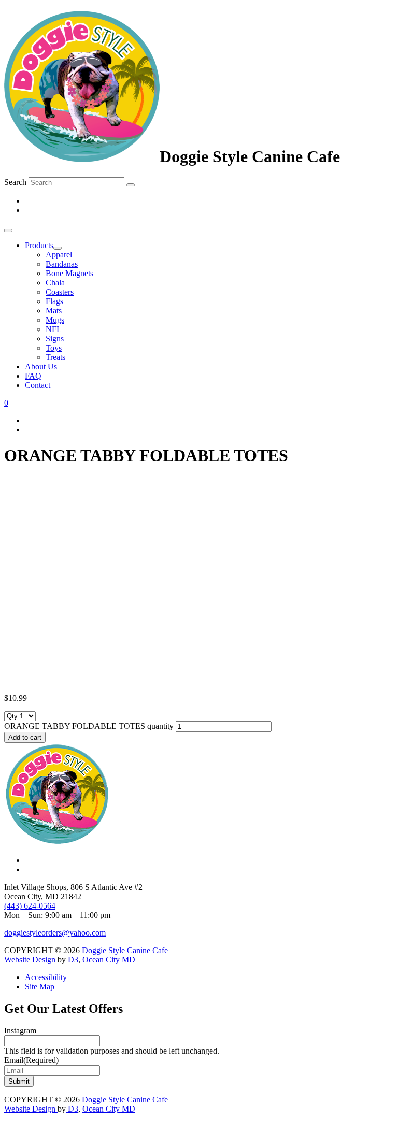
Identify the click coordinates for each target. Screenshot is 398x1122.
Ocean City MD (108, 959)
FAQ (33, 375)
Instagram (20, 1030)
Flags (54, 301)
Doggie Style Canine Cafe (125, 950)
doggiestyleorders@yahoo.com (55, 932)
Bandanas (62, 264)
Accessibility (46, 977)
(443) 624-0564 (29, 905)
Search (15, 182)
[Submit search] (130, 184)
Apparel (59, 254)
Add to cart (24, 737)
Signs (55, 338)
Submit (19, 1081)
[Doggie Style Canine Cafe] (82, 156)
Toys (54, 347)
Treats (55, 357)
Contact (37, 385)
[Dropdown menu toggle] (57, 248)
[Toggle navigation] (8, 230)
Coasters (60, 291)
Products (39, 245)
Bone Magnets (69, 273)
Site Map (39, 986)
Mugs (55, 319)
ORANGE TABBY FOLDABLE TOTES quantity (89, 726)
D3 (72, 959)
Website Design (31, 959)
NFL (54, 329)
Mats (54, 310)
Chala (55, 282)
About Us (41, 366)
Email (31, 1060)
